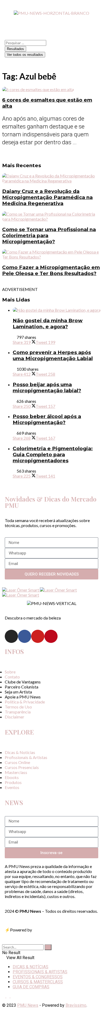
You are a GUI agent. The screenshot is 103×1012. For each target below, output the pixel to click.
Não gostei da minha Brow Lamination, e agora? (48, 324)
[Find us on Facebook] (8, 996)
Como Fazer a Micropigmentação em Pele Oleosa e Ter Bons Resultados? (51, 270)
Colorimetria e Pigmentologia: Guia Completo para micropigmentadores (53, 454)
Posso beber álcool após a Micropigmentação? (47, 419)
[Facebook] (24, 636)
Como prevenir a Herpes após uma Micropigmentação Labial (53, 355)
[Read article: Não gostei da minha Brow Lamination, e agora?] (57, 309)
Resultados (15, 49)
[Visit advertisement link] (21, 589)
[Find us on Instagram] (4, 996)
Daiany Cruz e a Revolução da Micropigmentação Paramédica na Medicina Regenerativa (47, 197)
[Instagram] (11, 636)
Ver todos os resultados (25, 55)
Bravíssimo (75, 1005)
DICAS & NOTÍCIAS (30, 966)
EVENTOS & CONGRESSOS (38, 976)
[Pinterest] (51, 636)
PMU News (27, 1005)
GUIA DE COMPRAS (31, 986)
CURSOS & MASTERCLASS (38, 981)
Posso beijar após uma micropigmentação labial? (47, 387)
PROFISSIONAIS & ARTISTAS (40, 971)
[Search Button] (3, 941)
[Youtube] (37, 636)
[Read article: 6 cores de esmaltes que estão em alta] (51, 89)
